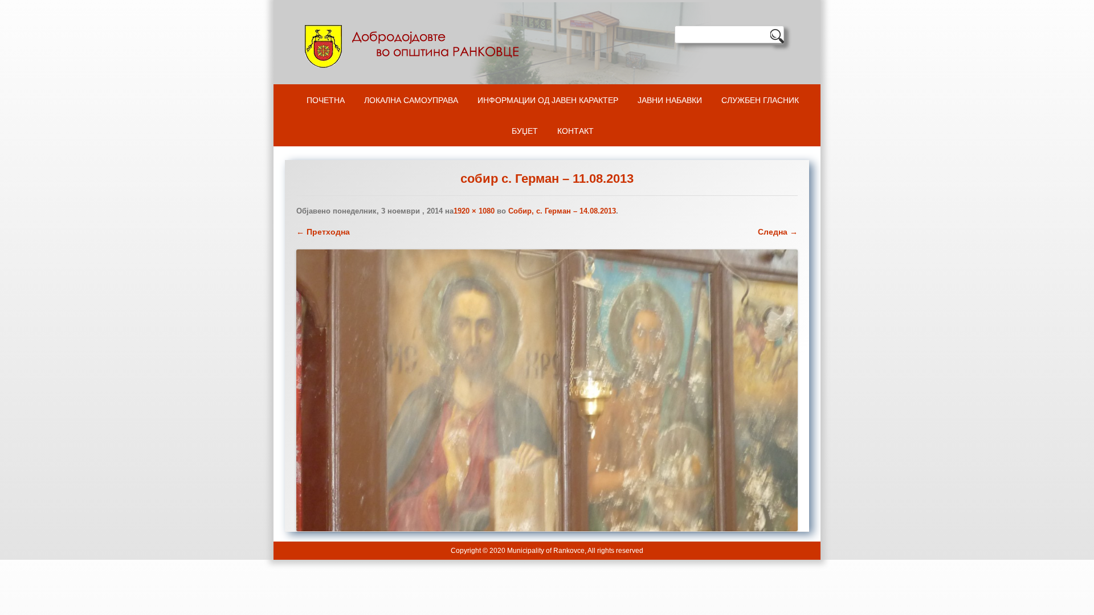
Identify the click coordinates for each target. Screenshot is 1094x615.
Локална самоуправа (411, 100)
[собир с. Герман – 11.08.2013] (547, 390)
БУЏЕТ (525, 131)
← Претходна (323, 231)
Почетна (326, 100)
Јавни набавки (670, 100)
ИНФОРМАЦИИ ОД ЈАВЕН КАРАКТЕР (547, 100)
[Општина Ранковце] (414, 46)
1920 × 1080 (474, 211)
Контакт (575, 131)
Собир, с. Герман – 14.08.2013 (562, 211)
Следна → (778, 231)
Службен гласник (760, 100)
